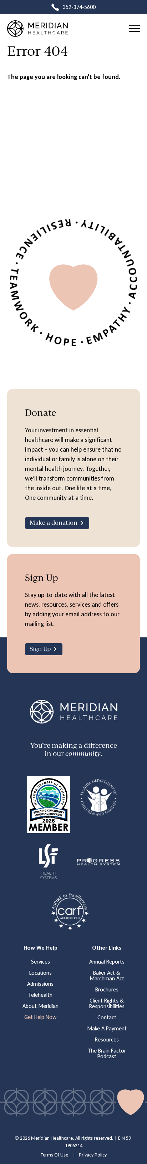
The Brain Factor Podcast (107, 1053)
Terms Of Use (54, 1155)
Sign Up (40, 648)
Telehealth (40, 995)
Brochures (106, 990)
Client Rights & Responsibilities (107, 1003)
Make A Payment (107, 1028)
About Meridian (40, 1006)
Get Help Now (40, 1017)
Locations (40, 973)
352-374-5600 (79, 7)
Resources (107, 1040)
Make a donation (53, 522)
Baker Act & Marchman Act (107, 975)
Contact (106, 1017)
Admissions (40, 984)
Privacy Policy (93, 1155)
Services (40, 962)
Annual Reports (107, 962)
